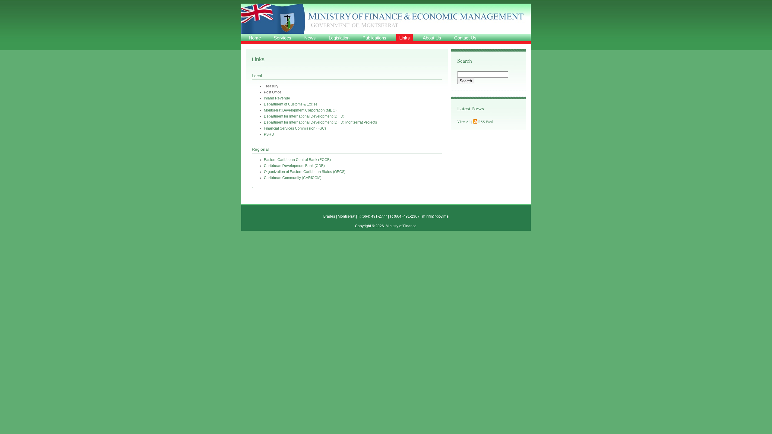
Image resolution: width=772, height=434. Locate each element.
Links (404, 37)
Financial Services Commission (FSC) (295, 128)
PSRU (269, 134)
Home (255, 37)
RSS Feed (485, 121)
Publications (374, 37)
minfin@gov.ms (435, 216)
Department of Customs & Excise (291, 104)
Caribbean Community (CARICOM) (292, 178)
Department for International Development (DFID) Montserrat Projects (320, 122)
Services (282, 37)
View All (463, 121)
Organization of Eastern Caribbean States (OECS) (305, 172)
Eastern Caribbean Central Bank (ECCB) (297, 160)
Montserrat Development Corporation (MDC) (300, 110)
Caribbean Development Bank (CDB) (294, 166)
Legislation (339, 37)
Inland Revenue (277, 98)
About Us (432, 37)
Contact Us (465, 37)
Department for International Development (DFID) (304, 116)
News (310, 37)
